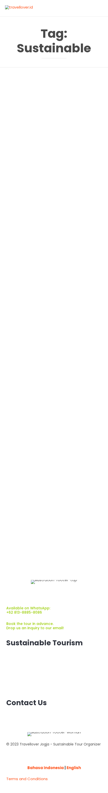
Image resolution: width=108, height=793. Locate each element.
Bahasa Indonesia (45, 767)
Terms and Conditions (27, 778)
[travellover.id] (19, 8)
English (74, 767)
